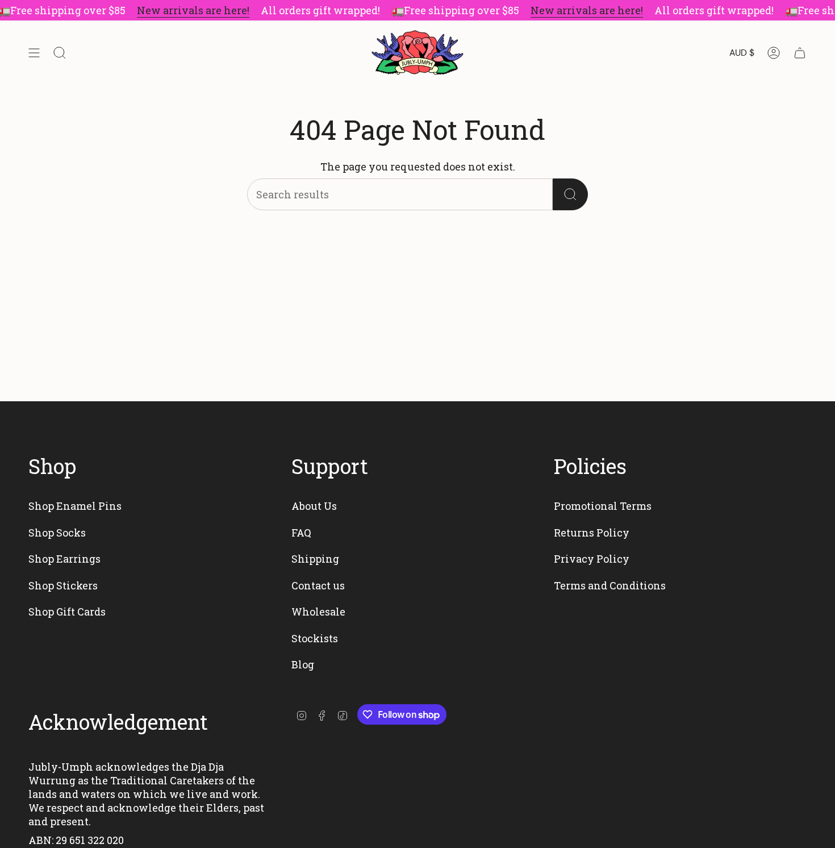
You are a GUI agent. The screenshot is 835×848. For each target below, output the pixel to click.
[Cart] (800, 53)
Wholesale (318, 611)
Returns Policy (591, 532)
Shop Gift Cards (67, 611)
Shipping (315, 559)
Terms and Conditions (610, 585)
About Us (314, 506)
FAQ (301, 532)
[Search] (570, 194)
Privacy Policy (591, 559)
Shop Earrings (64, 559)
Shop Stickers (63, 585)
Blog (302, 664)
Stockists (314, 638)
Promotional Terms (603, 506)
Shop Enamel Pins (75, 506)
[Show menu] (34, 53)
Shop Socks (57, 532)
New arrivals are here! (193, 10)
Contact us (318, 585)
